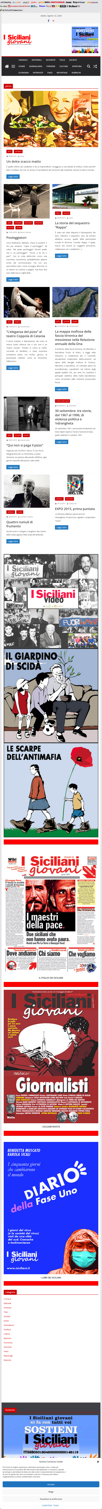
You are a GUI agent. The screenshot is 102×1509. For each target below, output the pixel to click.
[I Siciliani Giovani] (7, 66)
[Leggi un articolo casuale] (95, 66)
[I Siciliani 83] (73, 6)
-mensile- (10, 512)
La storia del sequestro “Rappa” (72, 225)
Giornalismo (35, 66)
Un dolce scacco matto (23, 161)
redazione (72, 503)
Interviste (38, 72)
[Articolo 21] (26, 2)
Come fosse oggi (62, 401)
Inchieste (50, 60)
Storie (22, 66)
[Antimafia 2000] (5, 2)
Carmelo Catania (26, 517)
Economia (24, 72)
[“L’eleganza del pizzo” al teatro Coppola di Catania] (27, 302)
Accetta (51, 1484)
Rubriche (76, 72)
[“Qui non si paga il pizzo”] (27, 414)
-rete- (9, 151)
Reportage (62, 72)
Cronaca (23, 60)
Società (73, 60)
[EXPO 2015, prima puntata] (75, 484)
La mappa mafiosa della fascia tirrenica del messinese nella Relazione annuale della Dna (75, 337)
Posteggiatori (16, 237)
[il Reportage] (79, 2)
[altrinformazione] (11, 10)
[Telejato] (42, 6)
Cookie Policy (47, 1505)
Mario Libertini (25, 232)
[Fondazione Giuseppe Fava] (57, 6)
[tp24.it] (48, 6)
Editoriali (37, 60)
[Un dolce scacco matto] (51, 119)
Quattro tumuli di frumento (19, 524)
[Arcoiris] (17, 2)
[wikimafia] (53, 6)
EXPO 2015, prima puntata (75, 509)
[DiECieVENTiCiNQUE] (55, 2)
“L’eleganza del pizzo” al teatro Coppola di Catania (25, 333)
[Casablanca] (34, 2)
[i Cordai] (68, 2)
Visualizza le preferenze (51, 1499)
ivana (22, 156)
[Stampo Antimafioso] (34, 6)
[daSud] (41, 2)
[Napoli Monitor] (3, 6)
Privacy (56, 1505)
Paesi (49, 72)
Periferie (50, 66)
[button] (98, 1461)
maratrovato (25, 327)
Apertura (77, 66)
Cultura (64, 66)
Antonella (72, 406)
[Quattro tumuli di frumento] (27, 491)
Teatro (17, 322)
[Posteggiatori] (27, 201)
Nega (51, 1491)
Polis (62, 60)
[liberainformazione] (92, 2)
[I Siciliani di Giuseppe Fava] (63, 6)
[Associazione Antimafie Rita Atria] (19, 6)
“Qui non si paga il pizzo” (24, 445)
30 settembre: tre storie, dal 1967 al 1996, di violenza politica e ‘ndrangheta (73, 417)
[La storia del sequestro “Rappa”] (75, 196)
